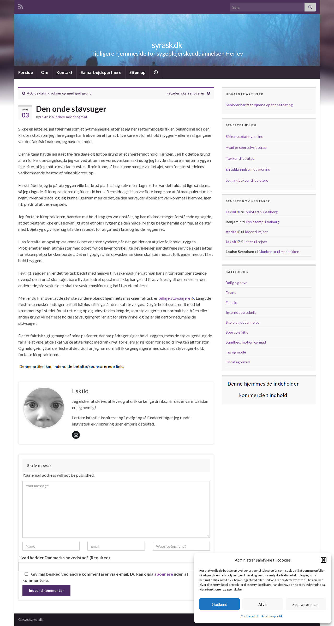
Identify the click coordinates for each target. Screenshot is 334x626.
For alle (231, 302)
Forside (25, 72)
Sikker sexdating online (244, 136)
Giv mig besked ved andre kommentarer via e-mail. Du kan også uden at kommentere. (105, 577)
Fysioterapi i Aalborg (261, 212)
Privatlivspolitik (272, 616)
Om (44, 72)
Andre (231, 231)
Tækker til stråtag (240, 158)
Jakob (231, 241)
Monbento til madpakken (279, 251)
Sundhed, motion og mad (69, 117)
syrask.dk (167, 45)
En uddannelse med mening (248, 169)
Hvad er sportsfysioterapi (246, 147)
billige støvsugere (174, 298)
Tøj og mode (236, 352)
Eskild (44, 117)
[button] (323, 560)
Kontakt (64, 72)
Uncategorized (238, 362)
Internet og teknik (241, 312)
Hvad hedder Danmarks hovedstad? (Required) (64, 557)
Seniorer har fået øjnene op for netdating (259, 105)
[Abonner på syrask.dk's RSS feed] (20, 5)
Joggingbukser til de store (247, 180)
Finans (231, 292)
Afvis (262, 604)
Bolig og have (236, 282)
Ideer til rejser (256, 231)
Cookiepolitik (250, 616)
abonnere (163, 573)
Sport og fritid (237, 332)
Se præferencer (306, 604)
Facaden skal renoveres (186, 93)
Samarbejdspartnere (101, 72)
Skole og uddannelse (242, 322)
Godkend (219, 604)
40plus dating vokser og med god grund (59, 93)
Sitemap (137, 72)
